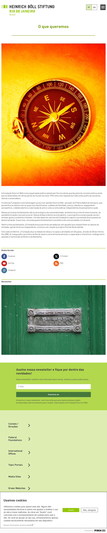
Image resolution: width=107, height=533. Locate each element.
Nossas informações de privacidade (17, 525)
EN (94, 8)
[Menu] (103, 7)
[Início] (27, 8)
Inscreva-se (53, 394)
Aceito (71, 510)
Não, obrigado (89, 510)
